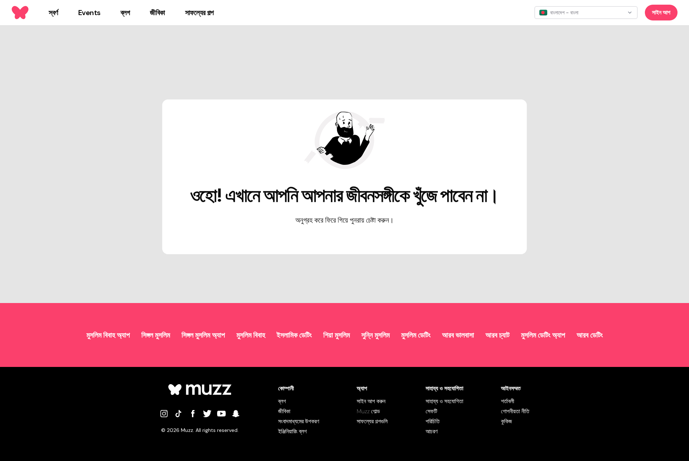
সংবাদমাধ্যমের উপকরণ (298, 421)
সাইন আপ (661, 12)
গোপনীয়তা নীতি (515, 411)
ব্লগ (282, 401)
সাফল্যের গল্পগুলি (372, 421)
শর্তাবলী (507, 401)
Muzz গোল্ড (368, 411)
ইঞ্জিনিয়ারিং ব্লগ (292, 431)
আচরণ (431, 431)
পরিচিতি (433, 421)
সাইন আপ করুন (371, 401)
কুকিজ (506, 421)
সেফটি (431, 411)
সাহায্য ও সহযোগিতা (444, 401)
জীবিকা (284, 411)
